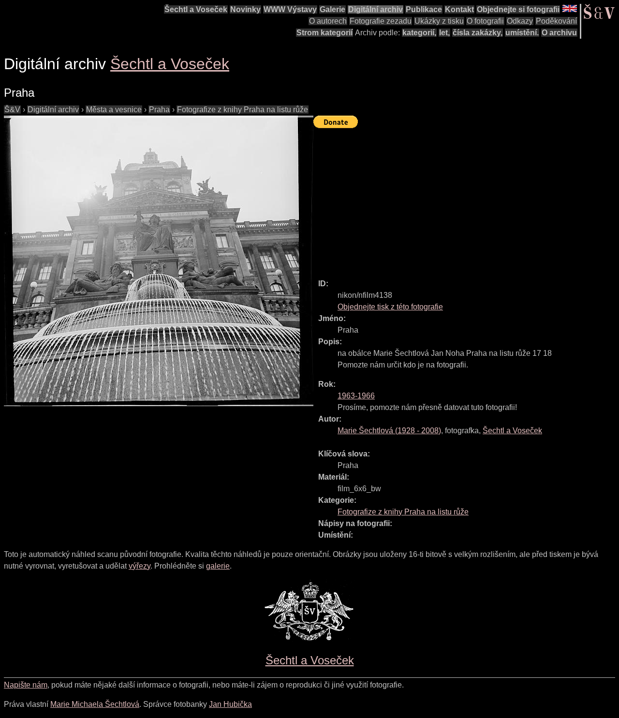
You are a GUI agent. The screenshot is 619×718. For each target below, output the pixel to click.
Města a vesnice (114, 109)
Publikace (424, 9)
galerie (218, 566)
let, (444, 33)
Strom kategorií (324, 33)
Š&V (12, 109)
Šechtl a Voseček (195, 9)
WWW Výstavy (290, 9)
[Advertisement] (466, 199)
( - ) (389, 430)
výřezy (139, 566)
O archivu (559, 33)
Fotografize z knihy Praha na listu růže (242, 109)
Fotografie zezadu (381, 21)
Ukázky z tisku (439, 21)
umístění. (522, 33)
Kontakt (459, 9)
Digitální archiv (375, 9)
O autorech (328, 21)
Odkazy (520, 21)
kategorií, (419, 33)
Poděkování (556, 21)
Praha (159, 109)
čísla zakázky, (477, 33)
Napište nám (25, 685)
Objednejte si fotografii (518, 9)
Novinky (245, 9)
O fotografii (485, 21)
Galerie (332, 9)
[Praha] (158, 261)
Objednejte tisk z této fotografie (390, 307)
